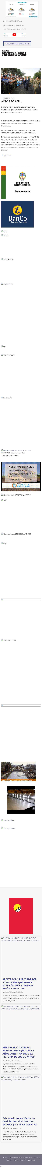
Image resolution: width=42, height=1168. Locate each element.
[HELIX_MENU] (40, 52)
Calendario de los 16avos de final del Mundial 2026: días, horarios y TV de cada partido (19, 1121)
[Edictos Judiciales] (21, 846)
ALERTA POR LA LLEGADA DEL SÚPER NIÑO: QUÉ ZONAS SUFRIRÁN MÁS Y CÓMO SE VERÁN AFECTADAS (19, 984)
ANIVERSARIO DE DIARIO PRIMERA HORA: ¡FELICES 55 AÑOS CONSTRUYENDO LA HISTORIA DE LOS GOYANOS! (18, 1052)
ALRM (33, 1160)
